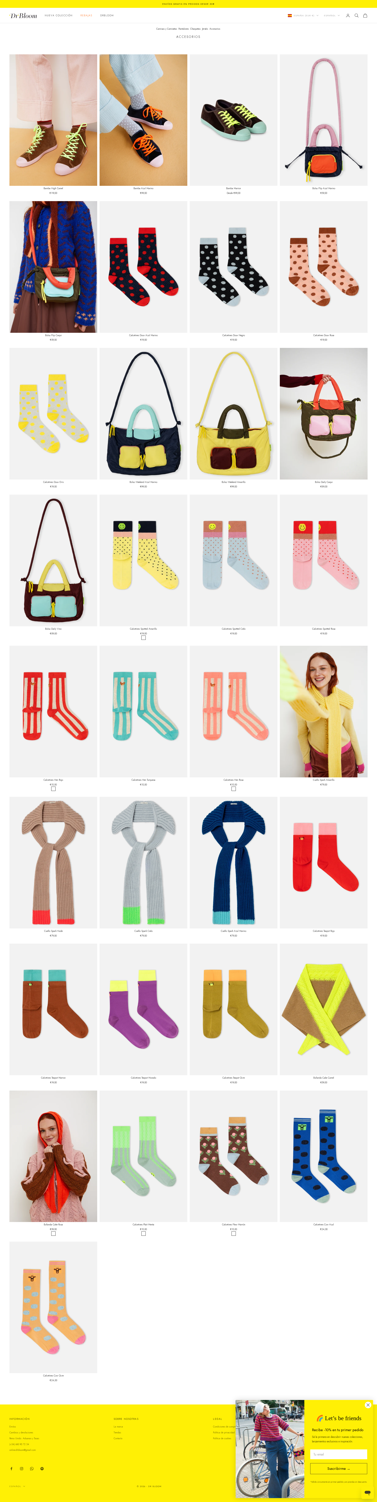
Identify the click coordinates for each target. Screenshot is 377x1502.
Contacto (118, 1438)
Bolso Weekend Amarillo (233, 482)
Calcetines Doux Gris (53, 482)
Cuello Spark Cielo (144, 931)
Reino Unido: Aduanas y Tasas (24, 1438)
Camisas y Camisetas (166, 29)
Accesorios (215, 29)
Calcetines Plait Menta (143, 1224)
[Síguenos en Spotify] (42, 1469)
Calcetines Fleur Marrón (233, 1224)
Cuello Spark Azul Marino (233, 931)
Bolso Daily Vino (53, 629)
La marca (118, 1426)
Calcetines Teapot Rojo (324, 931)
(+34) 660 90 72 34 (19, 1444)
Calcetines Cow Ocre (53, 1375)
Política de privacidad (224, 1432)
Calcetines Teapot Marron (53, 1078)
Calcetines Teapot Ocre (233, 1078)
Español (330, 15)
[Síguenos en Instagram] (22, 1469)
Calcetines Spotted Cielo (233, 629)
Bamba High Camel (53, 188)
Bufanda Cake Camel (323, 1078)
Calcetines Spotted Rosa (323, 629)
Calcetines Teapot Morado (143, 1078)
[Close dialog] (368, 1405)
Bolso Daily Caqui (324, 482)
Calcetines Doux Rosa (323, 335)
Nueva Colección (59, 15)
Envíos (12, 1426)
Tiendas (117, 1432)
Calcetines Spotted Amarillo (143, 629)
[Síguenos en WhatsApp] (32, 1469)
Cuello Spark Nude (53, 931)
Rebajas (86, 15)
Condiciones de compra (224, 1426)
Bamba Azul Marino (143, 188)
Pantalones (183, 29)
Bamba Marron (233, 188)
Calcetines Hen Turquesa (143, 780)
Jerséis (205, 29)
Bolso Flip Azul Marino (323, 188)
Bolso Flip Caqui (53, 335)
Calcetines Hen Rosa (233, 780)
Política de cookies (222, 1438)
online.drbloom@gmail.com (22, 1450)
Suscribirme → (338, 1468)
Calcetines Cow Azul (324, 1224)
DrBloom (107, 15)
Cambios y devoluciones (21, 1432)
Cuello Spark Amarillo (323, 780)
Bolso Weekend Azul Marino (143, 482)
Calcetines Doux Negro (233, 335)
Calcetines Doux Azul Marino (143, 335)
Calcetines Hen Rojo (53, 780)
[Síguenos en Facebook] (11, 1469)
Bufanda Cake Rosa (53, 1224)
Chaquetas (195, 29)
